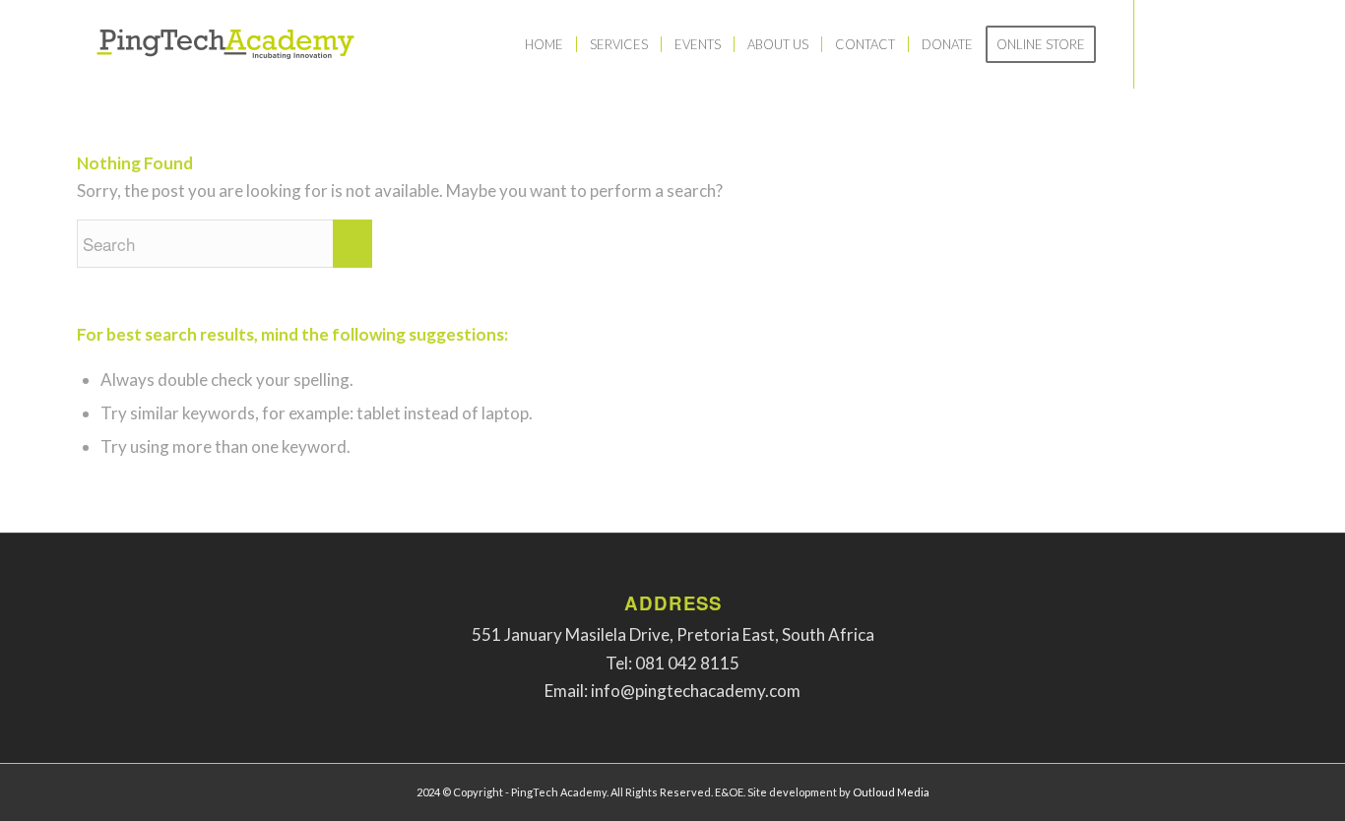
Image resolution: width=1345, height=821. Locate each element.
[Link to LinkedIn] (1224, 43)
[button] (673, 635)
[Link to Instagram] (1194, 43)
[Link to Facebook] (1165, 43)
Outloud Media (891, 792)
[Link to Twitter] (1253, 43)
